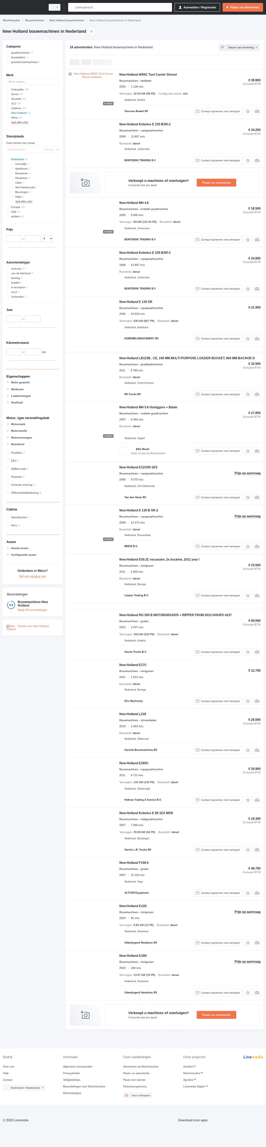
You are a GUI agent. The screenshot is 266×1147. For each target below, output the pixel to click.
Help (6, 1073)
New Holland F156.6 (134, 862)
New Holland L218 (132, 714)
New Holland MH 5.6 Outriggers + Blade (148, 407)
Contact (7, 1079)
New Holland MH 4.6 (134, 202)
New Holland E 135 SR (135, 301)
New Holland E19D (133, 955)
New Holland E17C (133, 665)
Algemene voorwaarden (77, 1066)
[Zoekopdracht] (72, 7)
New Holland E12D (133, 906)
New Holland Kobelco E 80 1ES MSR (146, 813)
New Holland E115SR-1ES (138, 467)
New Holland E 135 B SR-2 (138, 510)
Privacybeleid (71, 1073)
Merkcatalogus (72, 1093)
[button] (247, 111)
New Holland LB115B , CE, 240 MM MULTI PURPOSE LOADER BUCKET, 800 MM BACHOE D (187, 358)
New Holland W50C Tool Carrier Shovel (148, 74)
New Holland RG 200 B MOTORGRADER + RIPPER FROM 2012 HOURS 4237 (175, 615)
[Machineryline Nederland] (23, 7)
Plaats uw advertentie (216, 182)
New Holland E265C (134, 763)
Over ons (8, 1066)
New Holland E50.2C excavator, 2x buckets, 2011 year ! (159, 559)
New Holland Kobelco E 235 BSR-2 (145, 124)
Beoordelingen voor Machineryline (84, 1086)
